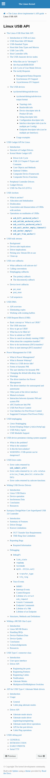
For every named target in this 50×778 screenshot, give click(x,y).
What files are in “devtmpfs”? (25, 61)
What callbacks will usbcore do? (23, 265)
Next (40, 756)
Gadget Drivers (16, 185)
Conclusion (14, 502)
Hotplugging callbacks (19, 272)
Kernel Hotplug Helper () (27, 427)
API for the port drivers (23, 727)
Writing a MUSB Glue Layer (19, 621)
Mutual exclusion (17, 395)
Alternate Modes (20, 681)
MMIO (19, 586)
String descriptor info (28, 117)
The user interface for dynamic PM (24, 370)
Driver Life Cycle (20, 158)
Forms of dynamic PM (19, 367)
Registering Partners (21, 672)
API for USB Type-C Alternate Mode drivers (26, 689)
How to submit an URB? (20, 335)
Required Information (22, 545)
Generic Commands (24, 602)
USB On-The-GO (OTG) (21, 188)
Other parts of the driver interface (24, 392)
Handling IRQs (16, 632)
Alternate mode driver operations (27, 724)
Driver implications (18, 250)
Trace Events (18, 582)
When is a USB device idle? (22, 363)
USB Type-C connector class (19, 653)
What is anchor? (16, 197)
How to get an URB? (19, 329)
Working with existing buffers (22, 313)
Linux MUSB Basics (19, 629)
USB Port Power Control (20, 408)
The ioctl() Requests (21, 71)
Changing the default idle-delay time (25, 373)
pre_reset (17, 289)
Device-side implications (20, 246)
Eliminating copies (17, 310)
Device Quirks (16, 638)
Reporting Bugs (16, 540)
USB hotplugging (14, 419)
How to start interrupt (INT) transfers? (26, 348)
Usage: (13, 697)
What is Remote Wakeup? (21, 360)
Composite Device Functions (25, 177)
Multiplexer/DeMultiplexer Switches (28, 684)
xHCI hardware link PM (20, 404)
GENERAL (15, 740)
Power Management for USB (19, 352)
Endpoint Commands (25, 605)
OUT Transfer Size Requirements (27, 533)
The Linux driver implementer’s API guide (26, 13)
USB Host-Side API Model (21, 41)
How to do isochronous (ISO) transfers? (26, 344)
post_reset (17, 292)
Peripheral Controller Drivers (22, 182)
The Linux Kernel (27, 4)
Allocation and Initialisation (21, 201)
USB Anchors (13, 193)
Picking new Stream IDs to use (23, 253)
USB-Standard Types (19, 44)
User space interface (18, 661)
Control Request (23, 593)
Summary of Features (19, 521)
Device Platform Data (19, 635)
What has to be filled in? (20, 332)
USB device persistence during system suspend (26, 438)
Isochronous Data (17, 499)
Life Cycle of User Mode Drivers (27, 68)
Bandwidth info (26, 107)
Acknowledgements (18, 645)
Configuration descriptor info (31, 120)
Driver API (14, 664)
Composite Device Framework (26, 174)
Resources (14, 506)
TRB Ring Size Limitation (24, 536)
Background (15, 243)
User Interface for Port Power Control (26, 411)
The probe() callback (22, 276)
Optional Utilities (20, 171)
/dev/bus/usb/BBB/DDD (23, 65)
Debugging (14, 550)
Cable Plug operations (22, 730)
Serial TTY (14, 749)
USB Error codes (14, 460)
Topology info (25, 104)
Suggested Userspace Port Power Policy (27, 414)
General (16, 702)
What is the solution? (18, 446)
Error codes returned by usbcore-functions (27, 480)
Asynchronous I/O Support (27, 82)
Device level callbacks (19, 284)
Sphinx (15, 771)
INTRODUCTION (18, 743)
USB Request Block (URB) (18, 318)
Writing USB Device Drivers (19, 485)
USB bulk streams (14, 239)
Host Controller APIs (19, 54)
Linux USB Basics (18, 493)
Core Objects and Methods (24, 167)
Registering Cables (21, 675)
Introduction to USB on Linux (22, 38)
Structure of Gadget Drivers (21, 150)
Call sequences (16, 297)
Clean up (13, 256)
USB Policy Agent (18, 430)
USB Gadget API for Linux (18, 142)
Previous (11, 756)
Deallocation (15, 204)
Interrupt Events (23, 589)
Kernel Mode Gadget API (21, 153)
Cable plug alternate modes (24, 705)
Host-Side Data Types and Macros (24, 47)
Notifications (18, 678)
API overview (16, 306)
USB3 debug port (14, 735)
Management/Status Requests (28, 76)
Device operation (17, 496)
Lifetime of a (23, 608)
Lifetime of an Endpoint (26, 612)
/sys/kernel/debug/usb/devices (25, 91)
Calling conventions (18, 269)
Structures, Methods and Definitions (25, 616)
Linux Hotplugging (18, 423)
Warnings (14, 376)
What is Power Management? (22, 357)
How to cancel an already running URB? (27, 338)
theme (28, 771)
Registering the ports (21, 668)
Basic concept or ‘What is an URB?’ (25, 322)
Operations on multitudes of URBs (24, 213)
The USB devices (17, 87)
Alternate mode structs (22, 714)
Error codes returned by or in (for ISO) (27, 474)
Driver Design (16, 525)
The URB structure (18, 325)
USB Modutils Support (19, 433)
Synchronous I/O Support (27, 79)
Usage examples (23, 137)
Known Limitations (18, 528)
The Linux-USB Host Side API (20, 33)
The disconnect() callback (24, 280)
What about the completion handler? (25, 341)
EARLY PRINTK (17, 746)
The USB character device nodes (24, 57)
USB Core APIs (16, 50)
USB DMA (12, 302)
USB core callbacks (15, 261)
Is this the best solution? (20, 449)
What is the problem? (19, 442)
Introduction (15, 147)
